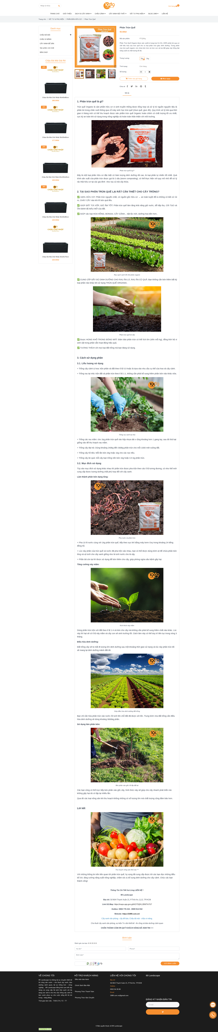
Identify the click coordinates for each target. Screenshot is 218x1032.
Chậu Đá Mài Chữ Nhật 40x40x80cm (55, 97)
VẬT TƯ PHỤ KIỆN (137, 14)
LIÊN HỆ (165, 14)
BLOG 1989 (152, 14)
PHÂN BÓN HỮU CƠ (74, 19)
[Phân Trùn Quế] (109, 6)
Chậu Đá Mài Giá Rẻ (55, 60)
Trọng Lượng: (125, 58)
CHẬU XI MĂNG (45, 39)
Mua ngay (166, 78)
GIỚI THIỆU (67, 14)
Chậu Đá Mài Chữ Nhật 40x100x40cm (55, 177)
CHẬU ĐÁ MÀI (45, 35)
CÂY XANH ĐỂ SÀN (47, 43)
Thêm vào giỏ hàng (135, 78)
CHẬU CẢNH (100, 14)
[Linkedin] (136, 86)
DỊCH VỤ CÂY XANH (82, 14)
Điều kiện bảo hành (82, 979)
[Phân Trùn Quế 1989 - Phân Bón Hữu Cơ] (95, 47)
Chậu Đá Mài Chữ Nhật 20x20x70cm (55, 257)
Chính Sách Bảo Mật (82, 985)
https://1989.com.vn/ (131, 914)
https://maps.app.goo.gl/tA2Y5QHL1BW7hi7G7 (133, 904)
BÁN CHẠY (44, 52)
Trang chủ (42, 19)
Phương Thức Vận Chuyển (84, 998)
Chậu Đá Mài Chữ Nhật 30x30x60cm (55, 137)
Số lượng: (123, 72)
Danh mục (56, 28)
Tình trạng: (124, 66)
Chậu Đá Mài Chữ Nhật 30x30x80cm (55, 217)
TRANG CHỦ (54, 14)
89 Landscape (153, 975)
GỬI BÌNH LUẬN (170, 963)
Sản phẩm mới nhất (47, 48)
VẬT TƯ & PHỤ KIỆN (56, 19)
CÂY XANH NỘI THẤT (117, 14)
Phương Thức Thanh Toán (84, 991)
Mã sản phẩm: (125, 38)
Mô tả (127, 93)
